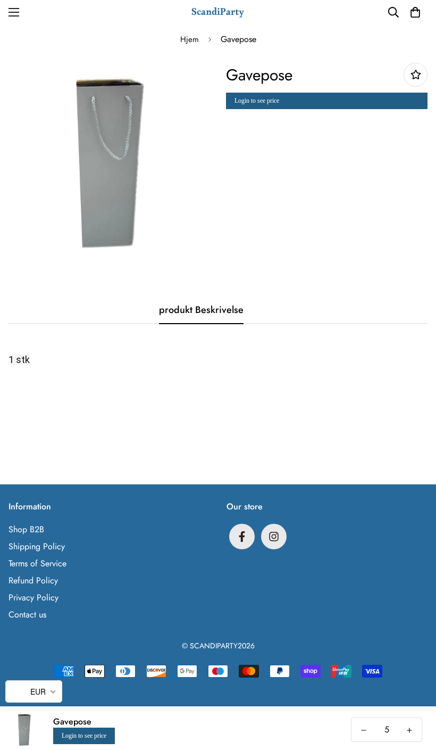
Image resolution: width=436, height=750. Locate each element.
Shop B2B (26, 529)
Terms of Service (37, 563)
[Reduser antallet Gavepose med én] (363, 730)
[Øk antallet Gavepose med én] (409, 730)
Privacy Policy (33, 597)
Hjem (189, 39)
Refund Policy (33, 580)
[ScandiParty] (218, 12)
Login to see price (256, 100)
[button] (415, 12)
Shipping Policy (37, 546)
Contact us (27, 614)
